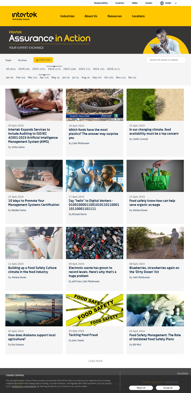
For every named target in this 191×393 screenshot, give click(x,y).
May (55, 78)
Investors (119, 3)
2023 (69, 69)
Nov (121, 78)
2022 (84, 69)
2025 (38, 69)
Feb (21, 78)
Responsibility (101, 3)
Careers (148, 3)
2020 (113, 69)
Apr (44, 78)
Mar (32, 78)
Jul (75, 78)
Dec (132, 78)
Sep (97, 78)
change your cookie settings (24, 386)
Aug (86, 78)
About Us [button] (91, 16)
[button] (67, 16)
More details (182, 373)
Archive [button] (22, 60)
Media (135, 3)
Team (8, 60)
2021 (98, 69)
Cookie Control (15, 375)
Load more (95, 361)
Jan (9, 78)
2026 (24, 69)
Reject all (141, 388)
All (11, 69)
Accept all (167, 388)
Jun (66, 78)
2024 (54, 69)
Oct (108, 78)
